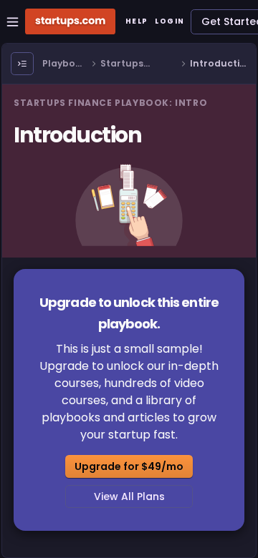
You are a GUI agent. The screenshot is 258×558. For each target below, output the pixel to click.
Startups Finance (121, 64)
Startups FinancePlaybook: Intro (110, 103)
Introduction (218, 64)
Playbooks (64, 64)
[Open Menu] (22, 63)
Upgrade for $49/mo (129, 466)
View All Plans (129, 496)
